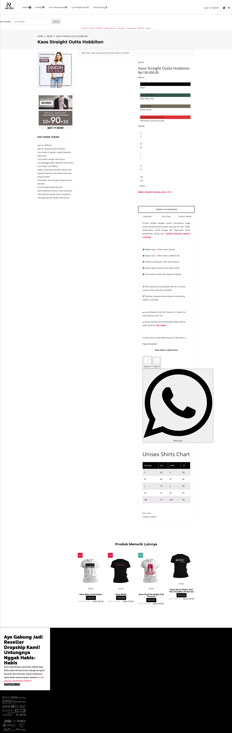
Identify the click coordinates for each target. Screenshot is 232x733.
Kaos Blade (121, 594)
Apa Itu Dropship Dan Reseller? (51, 148)
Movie (50, 36)
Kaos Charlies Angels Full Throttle (151, 595)
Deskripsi (147, 216)
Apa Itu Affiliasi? (44, 145)
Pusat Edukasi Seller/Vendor (50, 187)
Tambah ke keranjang (166, 209)
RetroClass (173, 350)
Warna (141, 77)
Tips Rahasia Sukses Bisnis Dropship (53, 194)
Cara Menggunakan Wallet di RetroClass (55, 162)
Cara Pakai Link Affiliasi (47, 166)
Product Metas (185, 216)
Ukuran (141, 126)
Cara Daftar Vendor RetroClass (51, 159)
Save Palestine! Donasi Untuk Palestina (54, 190)
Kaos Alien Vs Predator (90, 594)
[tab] (147, 216)
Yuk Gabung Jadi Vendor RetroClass (53, 197)
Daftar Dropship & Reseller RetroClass (54, 169)
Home (40, 36)
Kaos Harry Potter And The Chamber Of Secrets (181, 590)
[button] (12, 684)
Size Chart (166, 216)
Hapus (142, 186)
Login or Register (211, 7)
